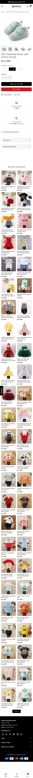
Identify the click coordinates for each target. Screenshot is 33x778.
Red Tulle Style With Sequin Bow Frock (6, 402)
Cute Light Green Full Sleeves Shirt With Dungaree (7, 273)
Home (2, 12)
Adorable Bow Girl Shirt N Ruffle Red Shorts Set (8, 209)
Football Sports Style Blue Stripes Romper (24, 553)
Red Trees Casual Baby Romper (7, 553)
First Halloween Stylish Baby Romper (23, 510)
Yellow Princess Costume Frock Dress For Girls (8, 381)
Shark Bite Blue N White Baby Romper (23, 682)
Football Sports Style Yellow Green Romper (23, 575)
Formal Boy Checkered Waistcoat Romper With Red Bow (23, 316)
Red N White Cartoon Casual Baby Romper (23, 446)
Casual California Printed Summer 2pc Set (24, 273)
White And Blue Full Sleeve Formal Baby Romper (6, 532)
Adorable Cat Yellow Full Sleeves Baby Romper (8, 338)
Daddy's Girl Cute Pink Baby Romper (23, 532)
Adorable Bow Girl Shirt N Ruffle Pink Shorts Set (24, 187)
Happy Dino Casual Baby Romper (24, 295)
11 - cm (5, 69)
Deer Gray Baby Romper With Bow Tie (8, 489)
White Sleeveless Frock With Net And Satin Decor (24, 381)
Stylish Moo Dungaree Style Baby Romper (23, 467)
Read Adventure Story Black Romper (23, 661)
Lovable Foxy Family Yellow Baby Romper (7, 704)
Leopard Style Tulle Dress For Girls (8, 187)
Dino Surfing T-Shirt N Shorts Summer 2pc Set (7, 661)
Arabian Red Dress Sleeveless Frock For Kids (8, 359)
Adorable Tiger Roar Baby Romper (8, 639)
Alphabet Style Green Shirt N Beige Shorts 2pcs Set (24, 252)
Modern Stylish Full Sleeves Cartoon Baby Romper (7, 316)
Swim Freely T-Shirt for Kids (23, 596)
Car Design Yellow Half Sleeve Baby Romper (23, 639)
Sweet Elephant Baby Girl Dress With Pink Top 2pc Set (24, 424)
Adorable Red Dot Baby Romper (7, 467)
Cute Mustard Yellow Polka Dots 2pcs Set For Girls (7, 295)
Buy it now (16, 89)
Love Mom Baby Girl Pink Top (8, 682)
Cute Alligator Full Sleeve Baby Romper (8, 424)
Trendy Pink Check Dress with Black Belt (24, 230)
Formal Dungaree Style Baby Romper (7, 446)
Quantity (3, 74)
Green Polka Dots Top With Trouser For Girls (23, 704)
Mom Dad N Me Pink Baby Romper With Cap (24, 402)
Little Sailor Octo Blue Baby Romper (7, 618)
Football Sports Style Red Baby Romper (8, 510)
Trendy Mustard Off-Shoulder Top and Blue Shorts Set (7, 230)
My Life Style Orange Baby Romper (23, 618)
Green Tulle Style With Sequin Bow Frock (23, 359)
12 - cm (12, 69)
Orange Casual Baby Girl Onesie (24, 489)
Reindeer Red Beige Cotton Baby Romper (7, 575)
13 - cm (20, 69)
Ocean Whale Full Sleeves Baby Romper (8, 596)
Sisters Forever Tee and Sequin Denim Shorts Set (24, 209)
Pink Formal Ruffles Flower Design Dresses (24, 338)
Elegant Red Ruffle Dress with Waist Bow (8, 252)
